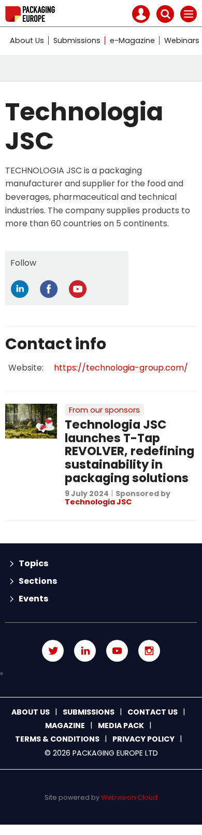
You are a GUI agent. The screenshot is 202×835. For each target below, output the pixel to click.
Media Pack (121, 725)
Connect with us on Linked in (85, 651)
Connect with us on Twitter (53, 651)
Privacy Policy (143, 739)
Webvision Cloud (129, 797)
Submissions (76, 40)
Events (33, 599)
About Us (27, 40)
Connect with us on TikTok (101, 673)
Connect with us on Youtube (117, 651)
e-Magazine (132, 40)
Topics (33, 563)
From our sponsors (104, 410)
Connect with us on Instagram (149, 651)
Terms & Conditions (57, 739)
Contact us (152, 712)
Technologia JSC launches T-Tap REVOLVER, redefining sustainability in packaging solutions (129, 451)
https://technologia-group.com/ (121, 368)
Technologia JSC (98, 502)
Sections (38, 581)
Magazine (65, 725)
